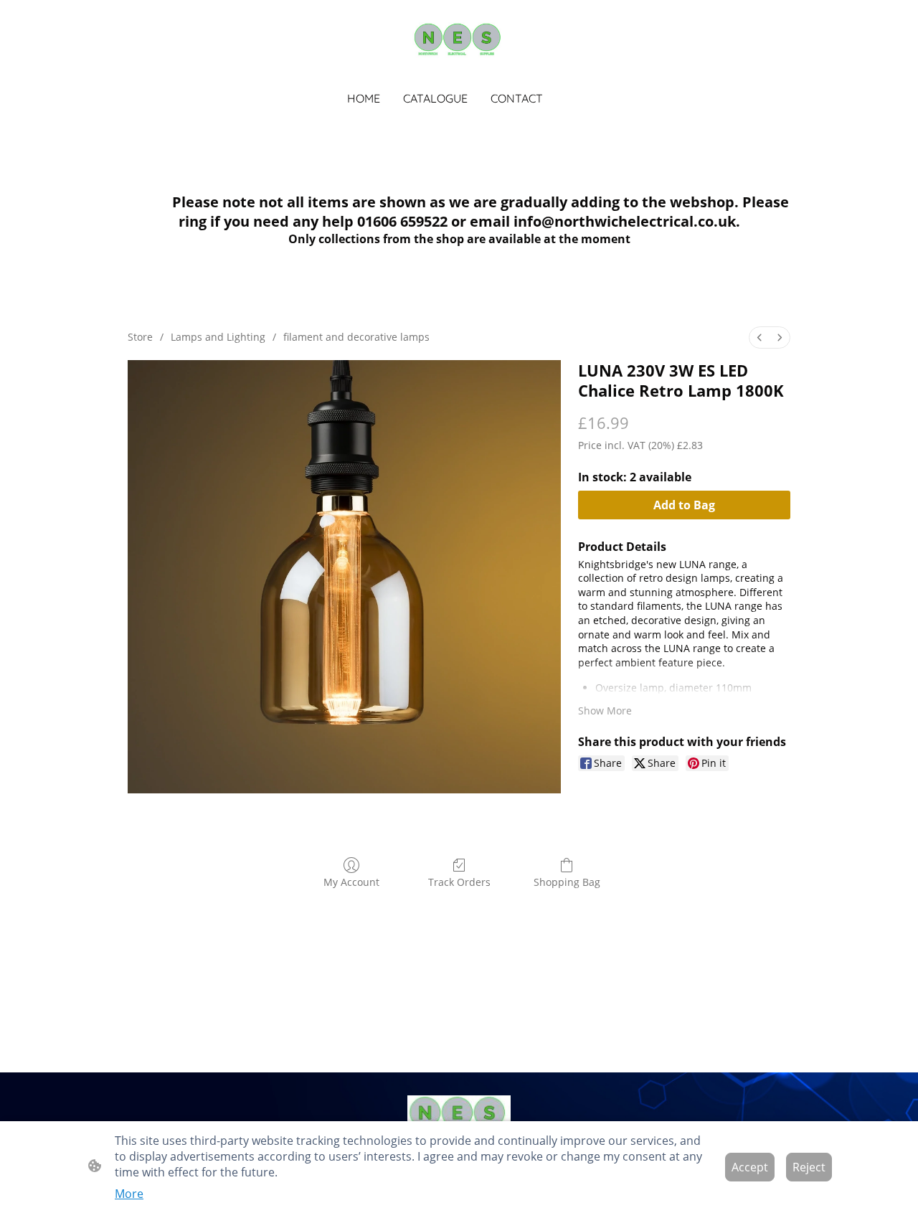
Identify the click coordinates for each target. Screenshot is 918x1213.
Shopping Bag (567, 882)
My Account (351, 882)
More (129, 1194)
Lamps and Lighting (218, 337)
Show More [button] (605, 710)
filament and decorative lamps (356, 337)
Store (140, 337)
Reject (808, 1167)
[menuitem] (759, 337)
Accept (750, 1167)
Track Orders (459, 882)
